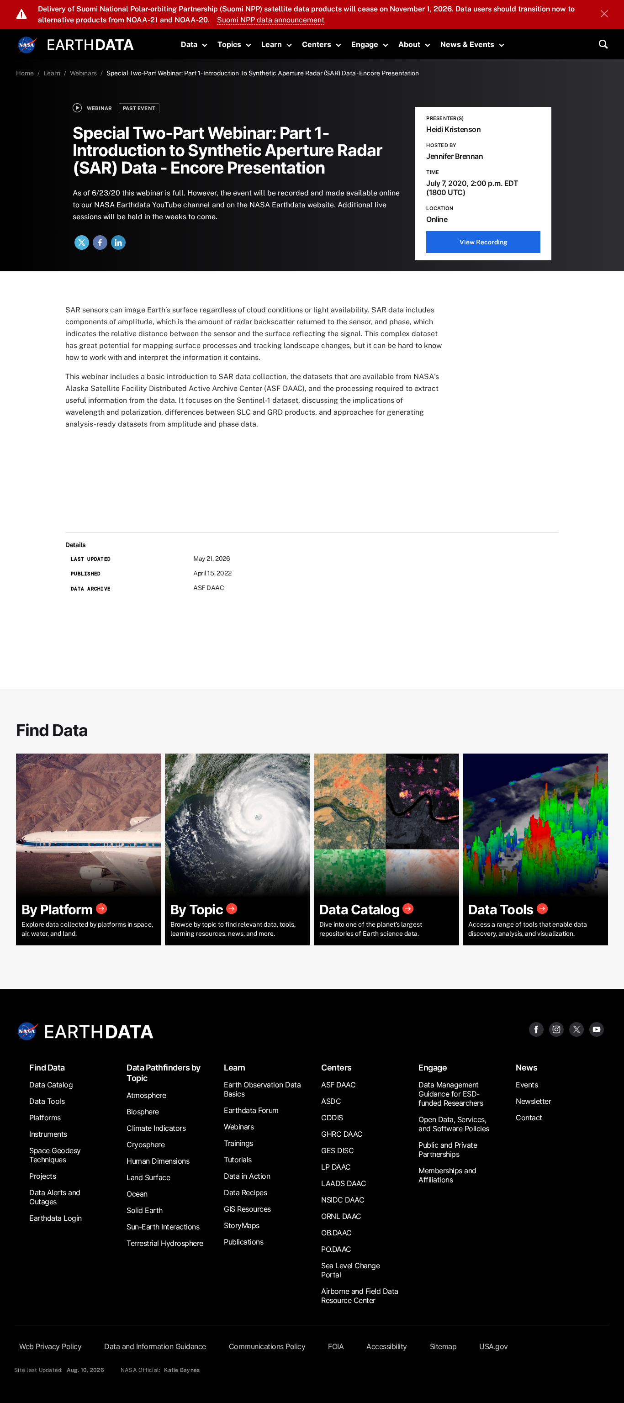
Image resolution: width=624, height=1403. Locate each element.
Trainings (238, 1143)
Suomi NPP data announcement (270, 20)
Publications (243, 1241)
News (526, 1067)
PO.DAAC (336, 1249)
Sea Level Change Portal (350, 1270)
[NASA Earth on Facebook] (536, 1028)
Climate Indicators (156, 1128)
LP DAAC (336, 1166)
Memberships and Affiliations (447, 1175)
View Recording (484, 242)
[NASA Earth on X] (576, 1028)
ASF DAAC (338, 1084)
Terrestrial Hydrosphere (165, 1243)
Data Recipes (245, 1192)
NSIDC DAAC (342, 1199)
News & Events (467, 44)
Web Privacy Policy (50, 1346)
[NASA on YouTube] (596, 1028)
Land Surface (148, 1177)
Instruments (48, 1134)
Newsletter (533, 1101)
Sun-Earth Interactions (163, 1226)
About (409, 44)
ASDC (331, 1101)
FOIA (336, 1346)
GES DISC (337, 1150)
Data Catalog (51, 1084)
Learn (271, 44)
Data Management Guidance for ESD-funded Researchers (450, 1094)
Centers (316, 44)
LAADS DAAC (343, 1183)
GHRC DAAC (342, 1134)
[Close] (604, 14)
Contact (529, 1117)
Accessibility (386, 1346)
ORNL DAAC (341, 1216)
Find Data (47, 1067)
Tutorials (238, 1159)
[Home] (91, 43)
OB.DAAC (336, 1232)
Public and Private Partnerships (447, 1149)
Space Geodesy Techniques (55, 1155)
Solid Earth (145, 1210)
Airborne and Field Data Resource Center (359, 1296)
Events (527, 1084)
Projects (42, 1176)
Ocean (137, 1193)
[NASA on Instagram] (556, 1028)
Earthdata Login (55, 1218)
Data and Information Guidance (155, 1346)
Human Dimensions (158, 1161)
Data (189, 44)
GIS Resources (247, 1208)
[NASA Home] (27, 45)
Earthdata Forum (251, 1110)
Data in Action (247, 1176)
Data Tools (46, 1101)
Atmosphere (146, 1095)
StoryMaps (241, 1225)
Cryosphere (145, 1144)
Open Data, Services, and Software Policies (453, 1124)
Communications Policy (267, 1346)
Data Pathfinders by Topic (164, 1073)
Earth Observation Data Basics (262, 1089)
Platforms (45, 1117)
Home (25, 73)
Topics (229, 44)
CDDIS (332, 1117)
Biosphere (143, 1111)
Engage (364, 44)
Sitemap (443, 1346)
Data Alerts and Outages (54, 1197)
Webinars (83, 73)
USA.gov (493, 1346)
